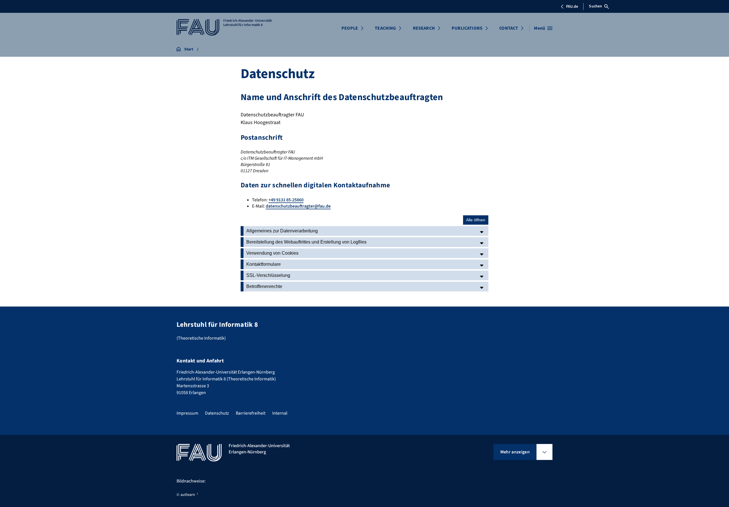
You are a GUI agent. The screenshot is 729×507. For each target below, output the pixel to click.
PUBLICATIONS (467, 28)
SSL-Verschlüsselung (268, 275)
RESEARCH (424, 28)
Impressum (187, 413)
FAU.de (572, 6)
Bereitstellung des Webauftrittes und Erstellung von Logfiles (306, 242)
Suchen (595, 6)
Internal (279, 413)
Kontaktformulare (263, 264)
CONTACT (508, 28)
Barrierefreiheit (250, 413)
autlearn (188, 495)
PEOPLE (349, 28)
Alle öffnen (475, 220)
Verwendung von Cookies (272, 253)
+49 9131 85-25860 (286, 200)
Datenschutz (217, 413)
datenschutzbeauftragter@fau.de (298, 206)
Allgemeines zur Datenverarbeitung (282, 230)
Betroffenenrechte (264, 286)
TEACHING (385, 28)
